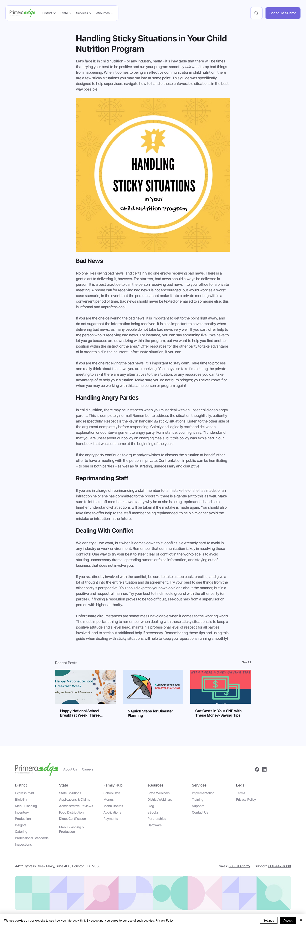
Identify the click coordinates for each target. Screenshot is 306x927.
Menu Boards (113, 806)
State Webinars (159, 793)
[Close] (301, 920)
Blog (151, 806)
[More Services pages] (90, 13)
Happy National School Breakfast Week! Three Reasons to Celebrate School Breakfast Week (84, 713)
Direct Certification (72, 818)
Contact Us (200, 812)
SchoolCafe (111, 793)
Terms (240, 793)
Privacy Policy (246, 799)
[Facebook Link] (257, 769)
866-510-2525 (239, 866)
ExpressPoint (24, 793)
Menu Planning (26, 806)
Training (197, 799)
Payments (110, 818)
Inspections (23, 844)
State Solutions (70, 793)
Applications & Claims (74, 799)
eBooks (153, 812)
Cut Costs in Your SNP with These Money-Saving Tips (218, 713)
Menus (108, 799)
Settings (268, 920)
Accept (288, 920)
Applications (112, 812)
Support (198, 806)
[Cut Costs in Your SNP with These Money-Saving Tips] (220, 687)
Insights (20, 825)
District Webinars (160, 799)
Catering (21, 831)
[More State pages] (70, 13)
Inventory (22, 812)
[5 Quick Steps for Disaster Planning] (153, 687)
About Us (70, 769)
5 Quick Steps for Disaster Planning (150, 713)
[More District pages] (54, 13)
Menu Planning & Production (71, 829)
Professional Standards (32, 838)
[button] (256, 13)
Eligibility (21, 799)
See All (246, 662)
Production (23, 818)
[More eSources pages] (112, 13)
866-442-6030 (279, 866)
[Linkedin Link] (264, 769)
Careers (87, 769)
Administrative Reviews (76, 806)
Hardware (155, 825)
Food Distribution (71, 812)
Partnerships (157, 818)
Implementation (203, 793)
